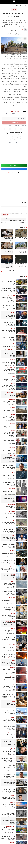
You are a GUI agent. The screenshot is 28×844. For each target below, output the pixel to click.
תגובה (2, 222)
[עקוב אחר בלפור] (4, 129)
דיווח (6, 222)
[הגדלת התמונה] (25, 38)
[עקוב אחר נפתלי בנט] (21, 129)
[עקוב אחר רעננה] (15, 129)
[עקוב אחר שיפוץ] (10, 129)
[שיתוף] (16, 34)
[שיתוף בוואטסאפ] (19, 34)
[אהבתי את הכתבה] (17, 137)
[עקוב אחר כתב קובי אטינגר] (16, 29)
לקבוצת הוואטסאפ (13, 165)
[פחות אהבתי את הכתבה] (11, 138)
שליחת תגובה (5, 214)
